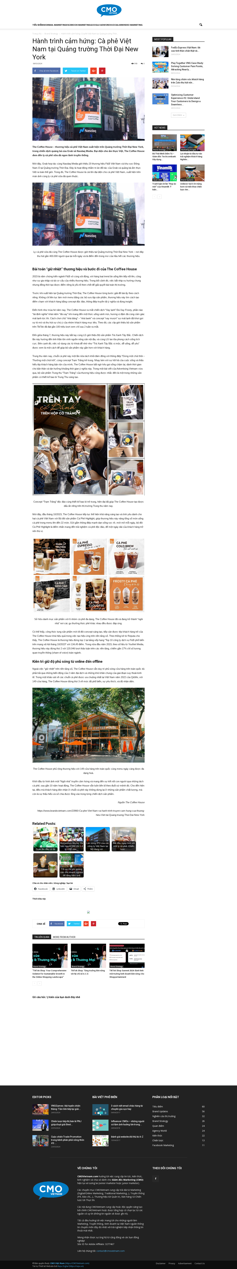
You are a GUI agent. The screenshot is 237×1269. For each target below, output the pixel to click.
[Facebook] (155, 1178)
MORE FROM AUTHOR (64, 937)
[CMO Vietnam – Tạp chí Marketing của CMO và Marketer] (118, 10)
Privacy (172, 1263)
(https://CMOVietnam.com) (69, 1263)
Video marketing (133, 24)
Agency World (159, 1130)
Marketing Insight (188, 150)
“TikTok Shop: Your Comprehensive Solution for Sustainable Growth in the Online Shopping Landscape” (49, 973)
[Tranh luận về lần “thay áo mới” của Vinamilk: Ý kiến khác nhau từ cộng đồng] (164, 173)
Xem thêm (177, 115)
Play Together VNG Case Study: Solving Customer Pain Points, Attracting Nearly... (187, 66)
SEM (121, 24)
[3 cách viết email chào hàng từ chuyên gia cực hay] (100, 1109)
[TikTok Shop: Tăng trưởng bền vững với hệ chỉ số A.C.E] (88, 956)
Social (115, 24)
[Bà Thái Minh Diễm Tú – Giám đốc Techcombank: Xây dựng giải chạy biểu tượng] (164, 142)
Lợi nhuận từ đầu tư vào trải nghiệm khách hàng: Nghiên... (191, 156)
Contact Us (200, 1263)
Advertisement (185, 1263)
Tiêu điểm (37, 24)
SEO (45, 24)
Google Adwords (101, 24)
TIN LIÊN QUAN (41, 937)
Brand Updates (187, 180)
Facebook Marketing (78, 24)
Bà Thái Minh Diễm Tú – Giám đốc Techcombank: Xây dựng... (164, 156)
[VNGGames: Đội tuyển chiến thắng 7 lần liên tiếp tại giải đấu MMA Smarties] (40, 1109)
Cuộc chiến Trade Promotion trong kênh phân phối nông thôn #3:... (67, 1139)
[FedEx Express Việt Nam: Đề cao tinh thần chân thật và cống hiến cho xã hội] (160, 51)
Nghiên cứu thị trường (163, 1116)
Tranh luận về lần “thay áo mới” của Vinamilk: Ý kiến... (164, 187)
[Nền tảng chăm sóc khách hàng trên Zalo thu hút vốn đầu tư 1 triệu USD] (160, 83)
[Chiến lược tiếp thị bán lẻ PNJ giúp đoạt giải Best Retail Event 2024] (40, 1125)
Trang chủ (36, 33)
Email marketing (56, 24)
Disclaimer (161, 1263)
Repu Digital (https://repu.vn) (71, 1266)
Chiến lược (157, 1140)
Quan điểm (157, 180)
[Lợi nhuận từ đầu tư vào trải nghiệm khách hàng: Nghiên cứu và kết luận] (192, 142)
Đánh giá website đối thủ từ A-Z (127, 1136)
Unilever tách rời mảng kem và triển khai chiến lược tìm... (191, 187)
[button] (201, 25)
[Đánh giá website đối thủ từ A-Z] (100, 1140)
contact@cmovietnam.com (110, 1250)
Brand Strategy (39, 966)
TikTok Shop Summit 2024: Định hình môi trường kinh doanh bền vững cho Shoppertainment (126, 973)
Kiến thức (157, 1135)
